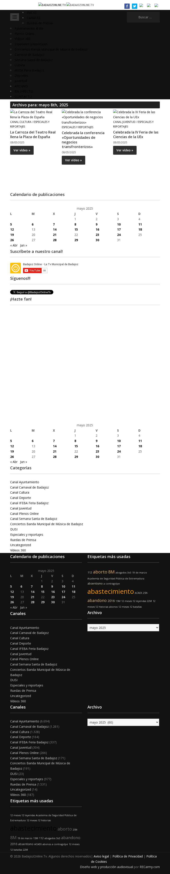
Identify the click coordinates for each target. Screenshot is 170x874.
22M (149, 601)
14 (54, 229)
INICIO (31, 12)
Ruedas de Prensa (40, 23)
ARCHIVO (21, 86)
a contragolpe (112, 583)
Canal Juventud (124, 122)
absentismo (95, 583)
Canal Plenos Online (24, 513)
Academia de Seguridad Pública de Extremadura (115, 578)
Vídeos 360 (22, 39)
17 (119, 229)
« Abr (13, 245)
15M (118, 601)
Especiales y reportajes (31, 44)
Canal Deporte (20, 498)
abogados (121, 572)
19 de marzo (139, 572)
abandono (97, 600)
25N (145, 592)
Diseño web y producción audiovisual (106, 867)
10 (119, 224)
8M (111, 572)
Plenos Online (24, 34)
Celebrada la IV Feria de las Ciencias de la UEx (135, 134)
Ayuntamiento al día (29, 28)
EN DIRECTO (24, 91)
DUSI (13, 529)
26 (12, 240)
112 (89, 572)
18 (140, 229)
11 (140, 224)
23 (97, 235)
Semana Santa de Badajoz (34, 60)
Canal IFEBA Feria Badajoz (29, 503)
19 (12, 235)
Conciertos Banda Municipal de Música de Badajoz (51, 49)
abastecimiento (110, 591)
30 (97, 240)
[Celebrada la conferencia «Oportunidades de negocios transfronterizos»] (85, 117)
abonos (113, 606)
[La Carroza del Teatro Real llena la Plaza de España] (33, 114)
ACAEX (138, 592)
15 (76, 229)
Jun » (23, 245)
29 (76, 240)
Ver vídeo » (22, 150)
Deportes (21, 75)
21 (54, 235)
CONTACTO (23, 96)
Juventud (21, 81)
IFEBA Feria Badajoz (29, 70)
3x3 (129, 572)
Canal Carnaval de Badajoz (29, 487)
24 (119, 235)
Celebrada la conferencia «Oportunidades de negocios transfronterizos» (83, 139)
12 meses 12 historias (39, 820)
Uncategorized (20, 545)
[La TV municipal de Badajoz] (52, 4)
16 (97, 229)
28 (54, 240)
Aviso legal (101, 856)
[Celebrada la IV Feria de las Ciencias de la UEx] (136, 114)
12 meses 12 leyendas (133, 601)
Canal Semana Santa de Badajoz (33, 519)
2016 (111, 601)
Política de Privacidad (127, 856)
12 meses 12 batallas (130, 606)
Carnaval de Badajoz (29, 55)
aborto (100, 572)
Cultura (20, 65)
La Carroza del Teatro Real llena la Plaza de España (33, 134)
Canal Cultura (20, 122)
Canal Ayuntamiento (24, 482)
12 (12, 229)
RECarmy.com (150, 867)
